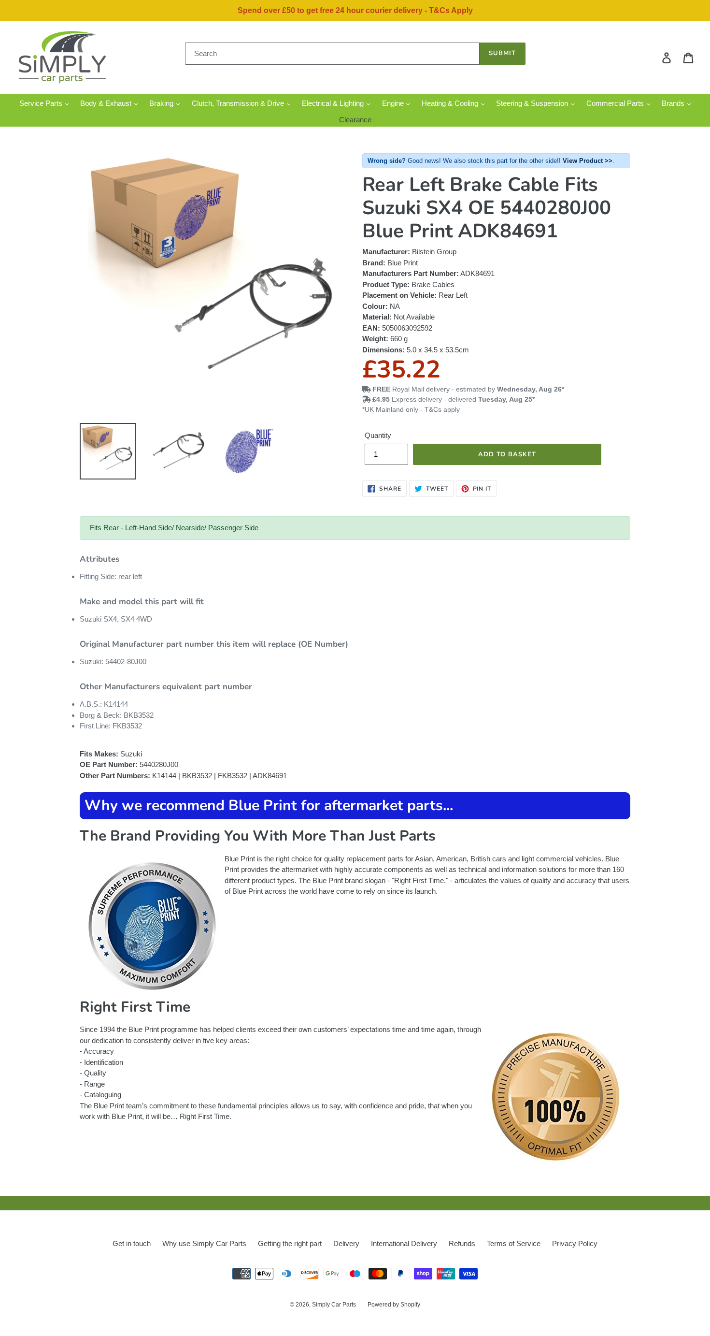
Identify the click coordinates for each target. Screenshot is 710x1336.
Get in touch (132, 1243)
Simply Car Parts (334, 1304)
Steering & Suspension (533, 103)
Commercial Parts (616, 103)
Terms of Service (513, 1243)
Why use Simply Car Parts (204, 1243)
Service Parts (41, 103)
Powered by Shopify (394, 1304)
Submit (502, 53)
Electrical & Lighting (334, 103)
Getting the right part (290, 1243)
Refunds (462, 1243)
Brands (674, 103)
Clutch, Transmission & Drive (239, 103)
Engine (394, 103)
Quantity (378, 435)
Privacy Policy (574, 1243)
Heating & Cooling (451, 103)
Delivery (346, 1243)
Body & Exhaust (106, 103)
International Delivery (404, 1243)
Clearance (355, 120)
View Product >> (587, 160)
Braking (162, 103)
